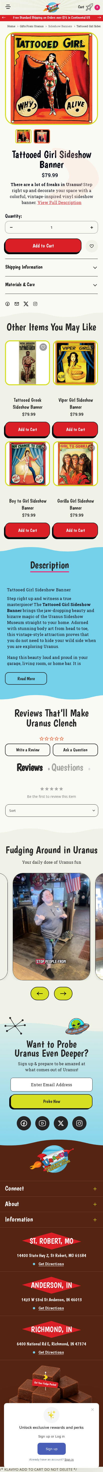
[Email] (16, 303)
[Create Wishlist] (92, 246)
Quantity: (13, 216)
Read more (26, 678)
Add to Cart (27, 429)
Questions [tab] (67, 767)
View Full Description (60, 202)
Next (99, 17)
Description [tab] (49, 565)
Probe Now (51, 1101)
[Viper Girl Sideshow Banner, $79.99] (75, 362)
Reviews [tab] (29, 767)
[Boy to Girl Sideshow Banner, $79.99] (27, 463)
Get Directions (51, 1264)
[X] (26, 303)
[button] (51, 1188)
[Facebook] (7, 303)
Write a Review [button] (27, 749)
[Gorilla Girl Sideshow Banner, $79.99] (75, 463)
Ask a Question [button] (75, 749)
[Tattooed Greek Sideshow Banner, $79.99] (27, 362)
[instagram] (35, 303)
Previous (4, 17)
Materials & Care (20, 284)
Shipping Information (23, 267)
